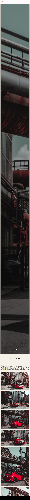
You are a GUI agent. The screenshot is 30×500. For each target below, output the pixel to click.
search (26, 1)
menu (28, 1)
